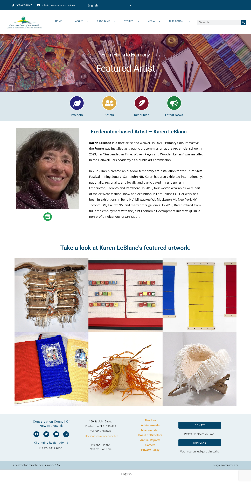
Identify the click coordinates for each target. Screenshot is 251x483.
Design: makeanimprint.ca (225, 465)
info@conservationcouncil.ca (101, 436)
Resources (141, 115)
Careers (150, 445)
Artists (109, 115)
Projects (77, 115)
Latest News (174, 115)
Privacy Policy (150, 450)
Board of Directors (150, 435)
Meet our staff (150, 430)
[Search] (243, 22)
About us (150, 420)
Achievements (150, 425)
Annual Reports (150, 440)
